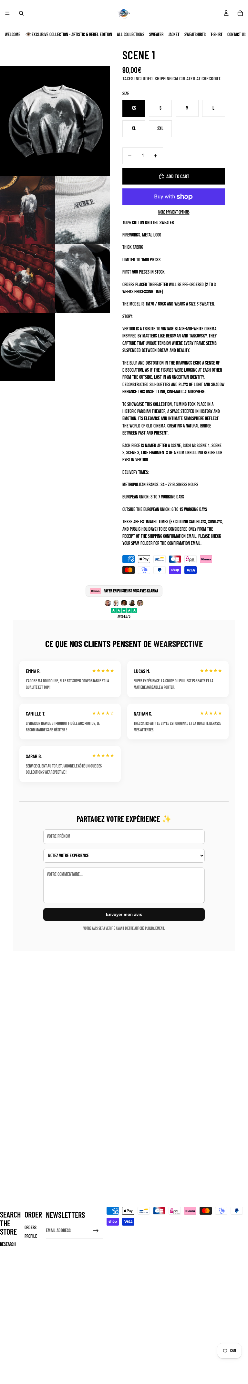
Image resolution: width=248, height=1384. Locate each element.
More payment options (174, 212)
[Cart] (240, 13)
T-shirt (216, 35)
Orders (30, 1228)
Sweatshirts (195, 35)
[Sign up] (96, 1231)
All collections (130, 35)
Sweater (156, 35)
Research (8, 1244)
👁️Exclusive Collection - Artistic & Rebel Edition (68, 35)
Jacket (174, 35)
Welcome (12, 35)
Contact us (236, 35)
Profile (31, 1236)
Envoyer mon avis (124, 914)
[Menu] (7, 13)
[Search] (21, 13)
